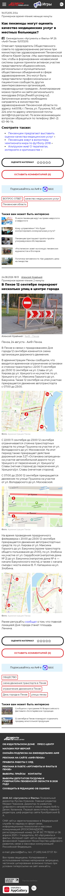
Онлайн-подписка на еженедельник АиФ (31, 753)
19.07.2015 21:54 (10, 13)
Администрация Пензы (19, 434)
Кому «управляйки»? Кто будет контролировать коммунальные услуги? (35, 229)
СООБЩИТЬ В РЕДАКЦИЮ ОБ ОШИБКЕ (26, 788)
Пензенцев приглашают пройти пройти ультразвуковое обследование (34, 239)
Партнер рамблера (29, 881)
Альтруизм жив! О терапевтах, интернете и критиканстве (26, 148)
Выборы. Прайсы (14, 773)
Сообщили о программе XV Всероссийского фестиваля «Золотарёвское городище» (37, 709)
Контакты (34, 773)
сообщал (31, 621)
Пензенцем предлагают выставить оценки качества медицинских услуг (29, 135)
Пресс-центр (45, 744)
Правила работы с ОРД (18, 762)
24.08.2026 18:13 (10, 277)
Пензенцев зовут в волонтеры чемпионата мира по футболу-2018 (28, 141)
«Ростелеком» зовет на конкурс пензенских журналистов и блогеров (36, 249)
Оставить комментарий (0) (32, 174)
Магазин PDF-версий (16, 748)
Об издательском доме (19, 744)
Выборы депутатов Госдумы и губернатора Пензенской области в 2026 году (30, 781)
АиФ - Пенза (32, 336)
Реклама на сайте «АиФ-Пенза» (24, 757)
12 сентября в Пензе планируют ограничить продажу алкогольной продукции (36, 719)
